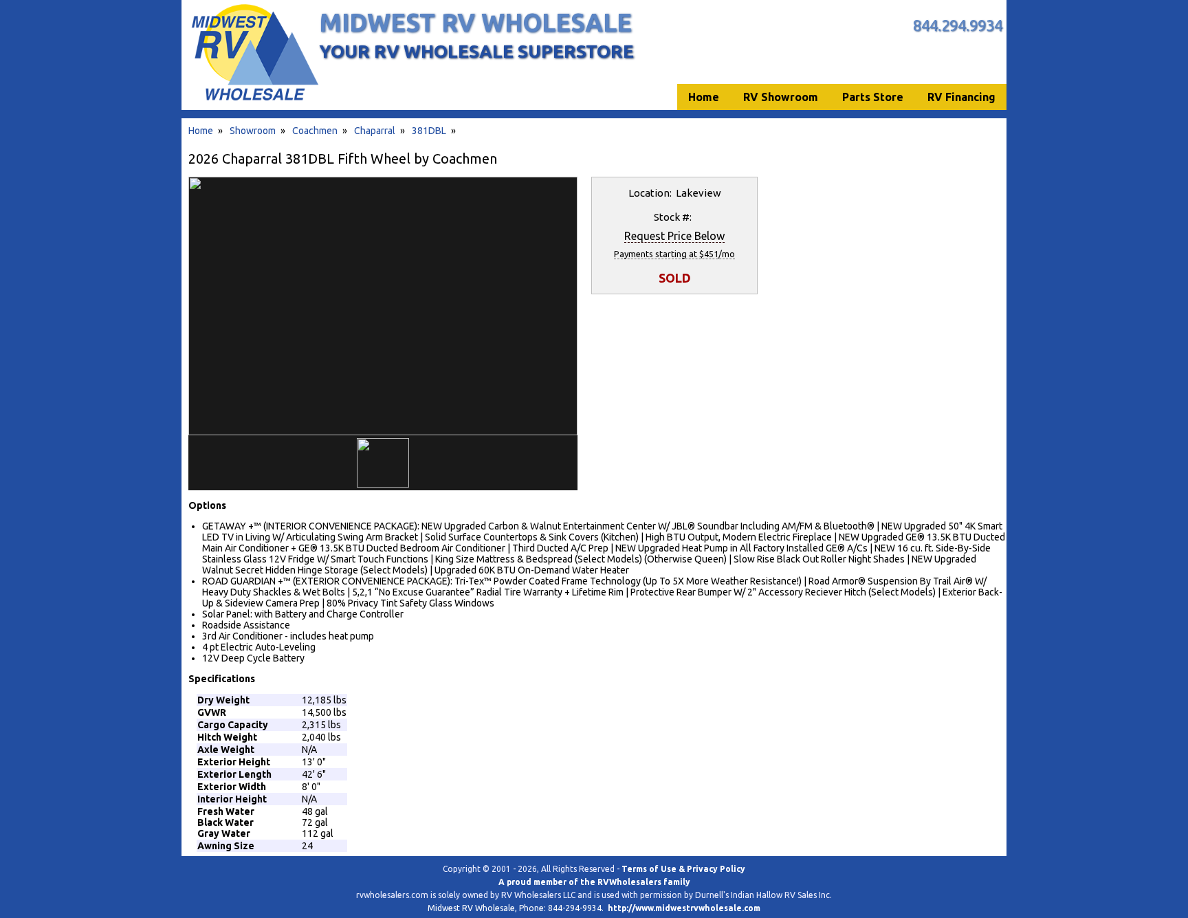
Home (200, 130)
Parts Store (872, 97)
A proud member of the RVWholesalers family (594, 881)
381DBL (429, 130)
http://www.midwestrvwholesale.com (684, 908)
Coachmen (315, 130)
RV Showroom (780, 97)
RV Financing (961, 97)
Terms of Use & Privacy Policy (683, 868)
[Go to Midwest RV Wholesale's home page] (254, 100)
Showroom (253, 130)
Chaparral (374, 130)
